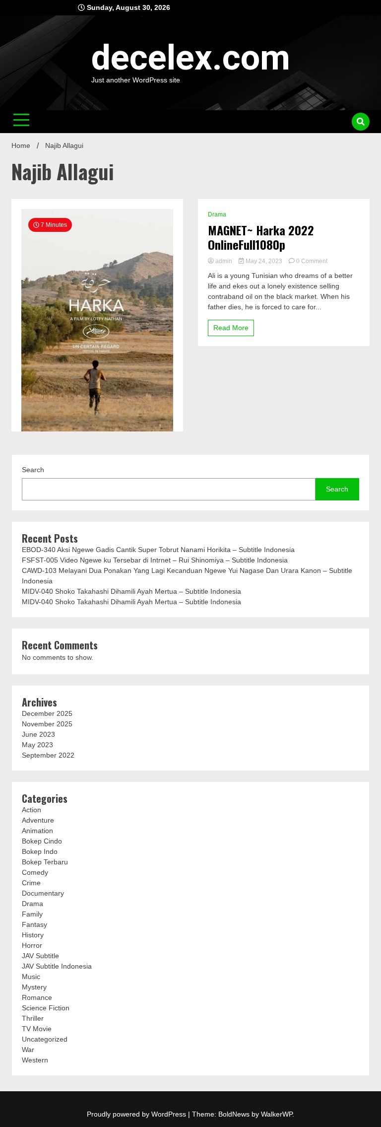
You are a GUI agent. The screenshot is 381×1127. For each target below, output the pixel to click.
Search (33, 470)
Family (32, 914)
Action (31, 810)
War (28, 1050)
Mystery (34, 987)
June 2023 (38, 734)
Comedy (35, 872)
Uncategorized (44, 1039)
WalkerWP (276, 1114)
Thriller (33, 1018)
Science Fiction (45, 1008)
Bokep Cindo (42, 841)
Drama (217, 214)
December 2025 (47, 713)
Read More (231, 328)
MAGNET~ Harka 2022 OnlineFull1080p (261, 237)
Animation (37, 831)
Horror (32, 945)
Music (31, 977)
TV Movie (37, 1029)
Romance (37, 997)
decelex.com (190, 57)
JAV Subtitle (40, 956)
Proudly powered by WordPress (137, 1114)
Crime (31, 883)
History (33, 935)
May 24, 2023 (264, 261)
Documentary (43, 893)
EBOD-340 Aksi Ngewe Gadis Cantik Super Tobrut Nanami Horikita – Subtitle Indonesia (158, 550)
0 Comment (311, 261)
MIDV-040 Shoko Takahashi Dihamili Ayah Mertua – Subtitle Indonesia (131, 591)
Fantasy (34, 924)
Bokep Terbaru (45, 862)
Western (35, 1060)
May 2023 (37, 745)
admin (224, 261)
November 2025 (47, 724)
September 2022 (48, 755)
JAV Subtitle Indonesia (57, 966)
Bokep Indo (40, 851)
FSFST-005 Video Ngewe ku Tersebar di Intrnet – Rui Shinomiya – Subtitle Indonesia (155, 560)
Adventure (38, 820)
